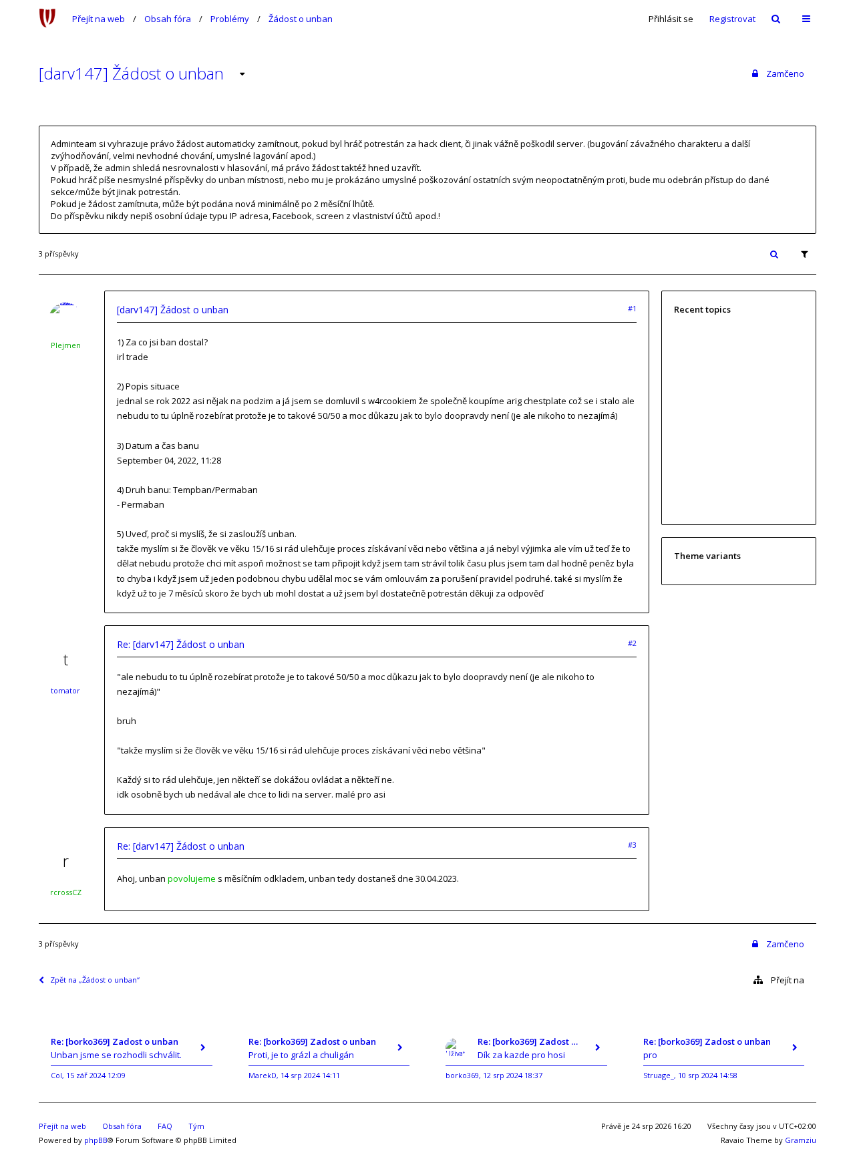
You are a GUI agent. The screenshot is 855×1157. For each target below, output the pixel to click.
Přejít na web (98, 19)
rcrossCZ (65, 892)
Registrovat (732, 19)
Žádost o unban (301, 19)
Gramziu (800, 1140)
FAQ (165, 1126)
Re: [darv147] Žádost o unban (180, 644)
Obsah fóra (167, 19)
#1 (632, 308)
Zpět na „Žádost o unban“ (95, 980)
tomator (65, 690)
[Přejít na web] (47, 19)
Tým (196, 1126)
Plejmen (66, 345)
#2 (632, 643)
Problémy (229, 19)
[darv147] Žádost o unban (131, 73)
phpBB (96, 1140)
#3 (632, 845)
